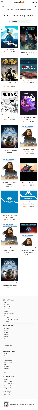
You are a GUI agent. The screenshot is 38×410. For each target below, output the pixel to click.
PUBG (6, 311)
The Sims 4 (7, 317)
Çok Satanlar (8, 300)
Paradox (6, 368)
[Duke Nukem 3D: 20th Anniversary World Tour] (9, 69)
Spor (5, 341)
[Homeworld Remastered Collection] (9, 136)
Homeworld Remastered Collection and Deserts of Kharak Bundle (28, 250)
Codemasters (8, 360)
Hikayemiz (7, 379)
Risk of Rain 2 (9, 49)
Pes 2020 (7, 309)
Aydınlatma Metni (9, 383)
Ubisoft (6, 373)
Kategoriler (8, 326)
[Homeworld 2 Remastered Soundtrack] (9, 202)
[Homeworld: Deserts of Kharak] (9, 169)
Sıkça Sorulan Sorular (10, 388)
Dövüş (6, 330)
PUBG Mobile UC (9, 313)
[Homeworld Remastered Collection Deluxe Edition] (9, 269)
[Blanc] (9, 103)
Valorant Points (8, 307)
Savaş (6, 336)
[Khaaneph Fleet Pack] (28, 169)
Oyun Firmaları (9, 351)
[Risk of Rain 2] (9, 37)
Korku (6, 332)
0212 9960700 (8, 394)
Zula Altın (7, 321)
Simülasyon (7, 339)
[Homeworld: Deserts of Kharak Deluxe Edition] (9, 234)
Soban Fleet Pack (28, 81)
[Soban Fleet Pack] (28, 68)
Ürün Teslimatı (8, 381)
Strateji (6, 343)
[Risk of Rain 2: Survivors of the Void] (28, 103)
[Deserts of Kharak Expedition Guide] (28, 136)
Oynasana (21, 404)
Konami (6, 366)
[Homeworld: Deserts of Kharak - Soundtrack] (28, 195)
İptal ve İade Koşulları (10, 386)
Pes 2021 (7, 305)
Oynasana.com (8, 377)
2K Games (7, 354)
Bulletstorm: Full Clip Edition (28, 52)
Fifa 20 (6, 302)
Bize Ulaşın (7, 392)
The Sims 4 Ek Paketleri (11, 319)
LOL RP (6, 315)
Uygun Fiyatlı (8, 345)
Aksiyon (6, 328)
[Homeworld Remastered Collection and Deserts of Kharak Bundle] (28, 234)
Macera (6, 334)
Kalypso (6, 364)
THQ (5, 371)
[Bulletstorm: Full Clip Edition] (28, 38)
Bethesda (7, 358)
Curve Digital (8, 362)
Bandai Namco (8, 356)
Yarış (5, 347)
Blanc (9, 117)
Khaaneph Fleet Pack (28, 183)
